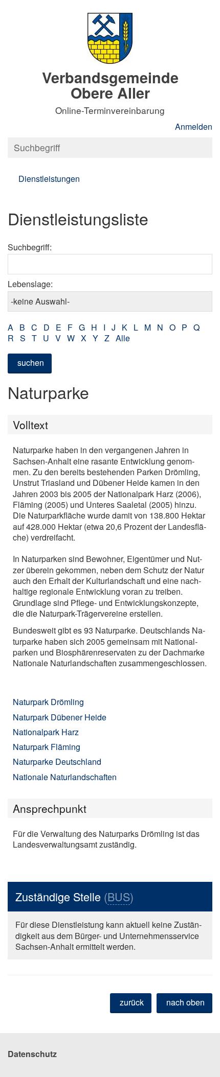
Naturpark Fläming (46, 747)
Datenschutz (32, 1054)
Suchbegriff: (30, 247)
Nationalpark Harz (46, 732)
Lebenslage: (30, 283)
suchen (30, 362)
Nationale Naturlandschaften (65, 777)
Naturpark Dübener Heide (59, 717)
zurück (132, 1002)
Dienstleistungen (49, 178)
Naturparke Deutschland (57, 761)
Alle (123, 338)
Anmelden (193, 126)
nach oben (185, 1002)
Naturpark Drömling (48, 702)
